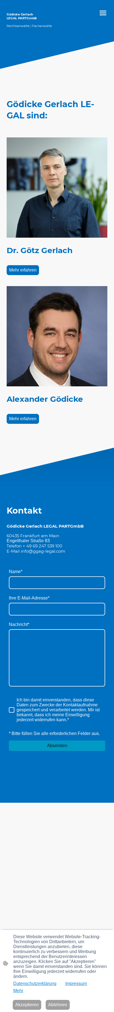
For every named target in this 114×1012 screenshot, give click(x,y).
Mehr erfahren (23, 270)
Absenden (57, 745)
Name (15, 571)
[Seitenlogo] (31, 30)
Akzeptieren (27, 1004)
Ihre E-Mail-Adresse (29, 598)
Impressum (76, 983)
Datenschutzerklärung (34, 983)
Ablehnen (57, 1004)
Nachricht (19, 624)
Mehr (18, 990)
